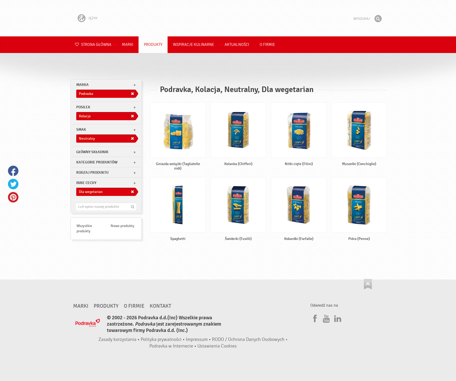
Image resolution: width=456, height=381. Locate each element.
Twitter (13, 184)
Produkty (153, 44)
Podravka (228, 18)
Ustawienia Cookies (217, 346)
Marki (127, 44)
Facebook (13, 171)
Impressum (197, 339)
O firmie (267, 44)
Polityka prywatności (161, 339)
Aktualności (237, 44)
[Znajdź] (378, 19)
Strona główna (95, 44)
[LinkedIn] (337, 317)
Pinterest (13, 197)
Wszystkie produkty (84, 228)
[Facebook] (314, 317)
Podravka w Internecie (171, 346)
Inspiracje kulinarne (193, 44)
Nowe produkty (122, 226)
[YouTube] (326, 317)
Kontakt (160, 306)
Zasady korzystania (117, 339)
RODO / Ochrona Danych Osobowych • (250, 339)
